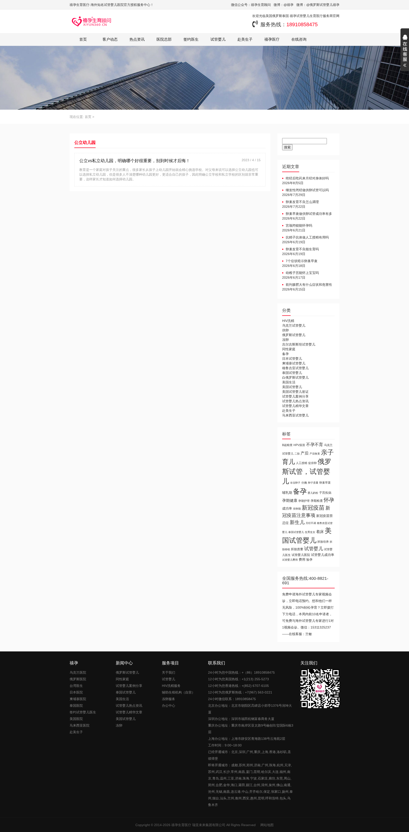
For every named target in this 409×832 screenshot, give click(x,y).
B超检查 (287, 444)
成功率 (287, 508)
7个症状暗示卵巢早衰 (301, 261)
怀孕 (329, 500)
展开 (404, 51)
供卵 (285, 330)
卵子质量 (313, 482)
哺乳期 (287, 492)
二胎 (297, 453)
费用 (302, 559)
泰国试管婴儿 (292, 373)
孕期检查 (317, 501)
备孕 (285, 354)
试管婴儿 (218, 39)
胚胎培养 (323, 541)
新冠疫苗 (313, 507)
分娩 (304, 482)
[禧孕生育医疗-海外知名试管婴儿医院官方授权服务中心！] (92, 21)
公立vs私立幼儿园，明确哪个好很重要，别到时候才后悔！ (134, 160)
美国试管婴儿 (292, 387)
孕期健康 (289, 500)
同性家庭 (288, 349)
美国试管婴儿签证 (295, 392)
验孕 (309, 559)
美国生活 (288, 382)
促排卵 (312, 462)
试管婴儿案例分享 (295, 396)
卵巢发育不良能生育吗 (302, 249)
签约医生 (191, 39)
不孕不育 (314, 444)
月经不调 (311, 523)
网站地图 (267, 825)
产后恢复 (315, 453)
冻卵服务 (168, 699)
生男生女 (310, 532)
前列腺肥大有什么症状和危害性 (309, 284)
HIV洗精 (288, 321)
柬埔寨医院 (78, 699)
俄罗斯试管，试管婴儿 (306, 471)
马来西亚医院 (79, 725)
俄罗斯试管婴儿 (293, 335)
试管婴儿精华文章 (295, 406)
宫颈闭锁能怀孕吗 (299, 225)
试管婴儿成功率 (322, 555)
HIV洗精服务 (171, 686)
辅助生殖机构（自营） (178, 692)
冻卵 (285, 340)
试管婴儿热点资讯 (295, 401)
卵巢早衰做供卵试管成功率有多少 (307, 214)
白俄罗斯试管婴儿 (295, 377)
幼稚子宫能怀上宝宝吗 (302, 273)
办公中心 (168, 705)
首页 (83, 39)
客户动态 (110, 39)
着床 (320, 531)
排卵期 (297, 508)
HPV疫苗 (299, 444)
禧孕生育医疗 (181, 825)
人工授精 (301, 462)
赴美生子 (245, 39)
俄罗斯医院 (78, 679)
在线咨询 (299, 39)
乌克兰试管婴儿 (293, 325)
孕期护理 (304, 501)
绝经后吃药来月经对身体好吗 (307, 178)
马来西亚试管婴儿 (295, 415)
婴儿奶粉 (313, 492)
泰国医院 (76, 705)
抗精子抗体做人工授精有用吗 (307, 237)
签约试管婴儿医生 (83, 712)
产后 (305, 453)
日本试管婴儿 (292, 358)
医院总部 (164, 39)
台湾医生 (76, 686)
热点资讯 (137, 39)
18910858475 (302, 24)
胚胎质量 (297, 549)
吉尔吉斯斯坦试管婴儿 (298, 344)
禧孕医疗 (272, 39)
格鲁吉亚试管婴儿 (295, 368)
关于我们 (168, 672)
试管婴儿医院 (301, 555)
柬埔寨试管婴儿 (293, 363)
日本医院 (76, 692)
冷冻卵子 (295, 482)
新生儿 (297, 522)
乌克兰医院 (78, 672)
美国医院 (76, 719)
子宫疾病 (325, 492)
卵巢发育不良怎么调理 (302, 202)
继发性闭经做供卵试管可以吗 (307, 190)
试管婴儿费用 (290, 559)
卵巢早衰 (325, 482)
